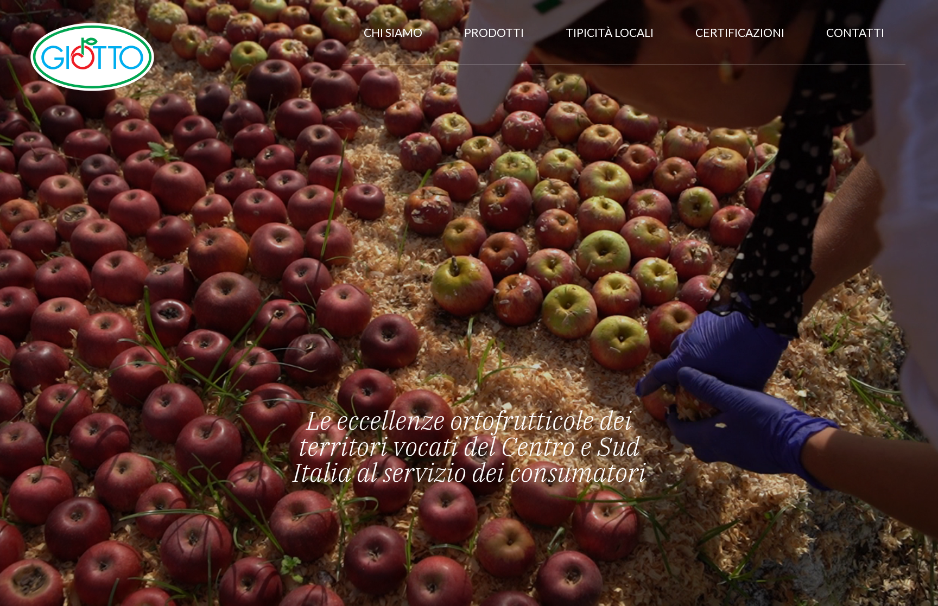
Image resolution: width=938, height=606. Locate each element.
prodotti (494, 32)
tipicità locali (610, 32)
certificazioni (739, 32)
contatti (855, 32)
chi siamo (393, 32)
